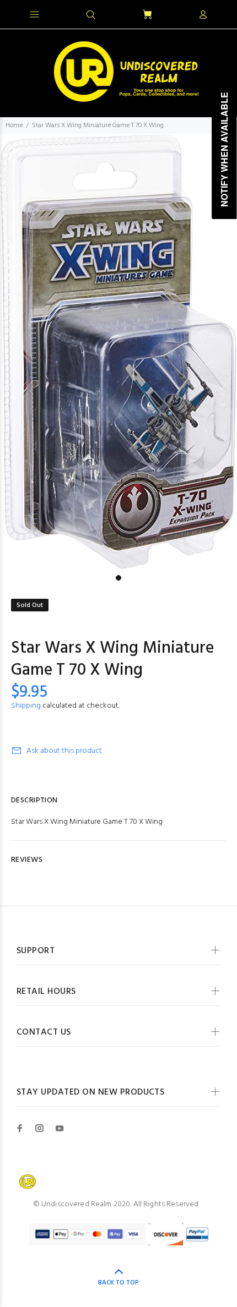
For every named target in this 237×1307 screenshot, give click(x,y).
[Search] (91, 15)
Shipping (26, 705)
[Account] (203, 15)
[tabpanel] (118, 352)
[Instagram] (40, 1128)
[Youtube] (59, 1128)
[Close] (219, 13)
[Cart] (147, 15)
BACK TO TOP (118, 1282)
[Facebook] (20, 1128)
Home (14, 125)
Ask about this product (64, 751)
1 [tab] (118, 578)
